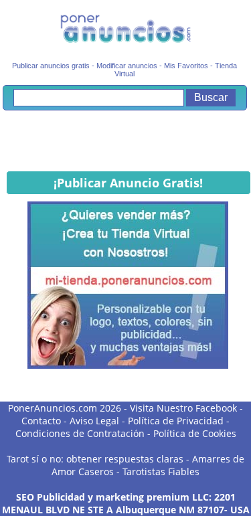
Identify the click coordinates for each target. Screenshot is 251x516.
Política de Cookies (194, 433)
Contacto (41, 420)
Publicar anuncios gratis (51, 66)
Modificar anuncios (126, 66)
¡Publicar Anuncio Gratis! (128, 183)
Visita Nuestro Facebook (183, 408)
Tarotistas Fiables (160, 471)
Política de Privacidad (176, 420)
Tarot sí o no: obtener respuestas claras (95, 458)
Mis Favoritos (186, 66)
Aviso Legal (94, 420)
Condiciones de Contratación (80, 433)
